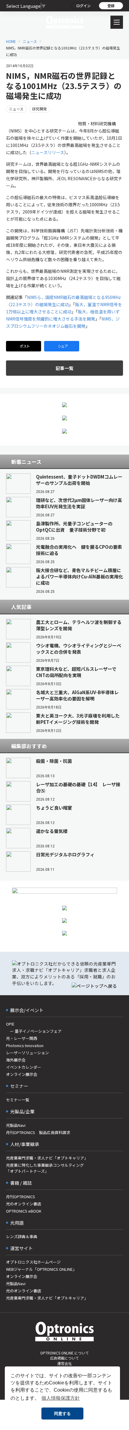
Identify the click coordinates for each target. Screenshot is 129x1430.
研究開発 (39, 108)
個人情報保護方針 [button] (60, 1398)
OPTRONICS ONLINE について (64, 1352)
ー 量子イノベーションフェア (34, 1031)
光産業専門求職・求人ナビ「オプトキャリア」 (47, 1158)
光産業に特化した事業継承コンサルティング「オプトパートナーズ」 (45, 1168)
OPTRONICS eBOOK (23, 1211)
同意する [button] (62, 1413)
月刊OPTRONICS (20, 1196)
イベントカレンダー (23, 1067)
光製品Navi (16, 1125)
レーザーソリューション (27, 1052)
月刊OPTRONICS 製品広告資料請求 (38, 1132)
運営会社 (64, 1363)
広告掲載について (64, 1357)
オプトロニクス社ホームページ (33, 1262)
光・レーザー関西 (21, 1038)
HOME (11, 41)
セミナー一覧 (17, 1100)
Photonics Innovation (25, 1045)
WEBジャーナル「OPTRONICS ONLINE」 (41, 1269)
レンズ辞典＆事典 (21, 1236)
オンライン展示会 (21, 1074)
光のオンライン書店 (23, 1204)
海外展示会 (16, 1060)
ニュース (30, 41)
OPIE (10, 1024)
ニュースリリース (47, 152)
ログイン (83, 5)
